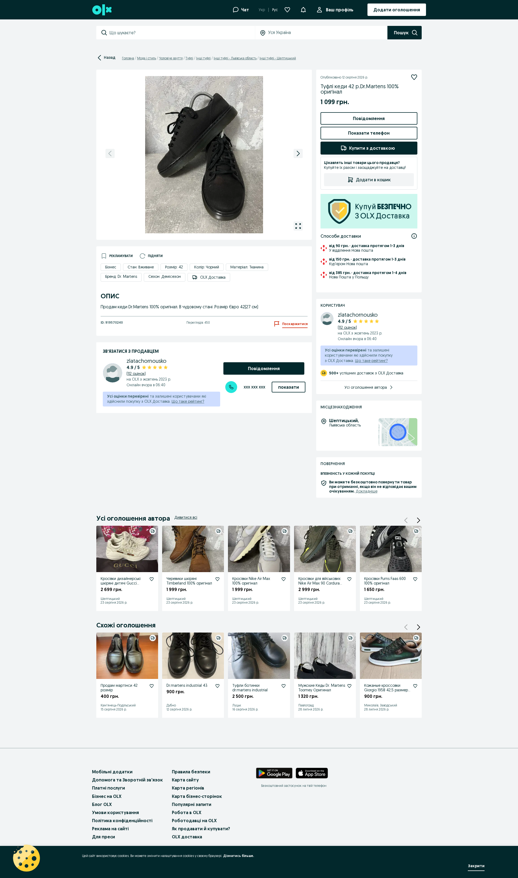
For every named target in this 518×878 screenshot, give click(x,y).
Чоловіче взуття (171, 58)
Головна (128, 58)
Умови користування (115, 812)
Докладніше (366, 491)
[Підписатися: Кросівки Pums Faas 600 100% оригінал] (415, 579)
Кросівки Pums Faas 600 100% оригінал (385, 581)
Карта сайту (185, 780)
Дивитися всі (185, 517)
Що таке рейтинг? (188, 401)
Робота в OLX (186, 812)
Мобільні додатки (112, 771)
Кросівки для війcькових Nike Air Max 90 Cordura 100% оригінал (319, 583)
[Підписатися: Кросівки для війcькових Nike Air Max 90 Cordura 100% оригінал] (349, 579)
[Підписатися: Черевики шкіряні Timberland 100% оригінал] (217, 579)
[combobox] (182, 32)
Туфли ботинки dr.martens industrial (250, 687)
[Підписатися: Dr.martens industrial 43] (217, 686)
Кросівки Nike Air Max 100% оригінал (251, 581)
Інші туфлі (203, 58)
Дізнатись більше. (238, 856)
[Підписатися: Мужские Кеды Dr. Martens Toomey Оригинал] (349, 686)
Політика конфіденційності (122, 820)
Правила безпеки (191, 771)
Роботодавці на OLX (194, 820)
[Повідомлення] (303, 9)
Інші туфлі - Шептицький (278, 58)
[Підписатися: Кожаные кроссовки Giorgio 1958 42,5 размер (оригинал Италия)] (415, 686)
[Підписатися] (414, 77)
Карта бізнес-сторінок (197, 796)
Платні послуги (108, 788)
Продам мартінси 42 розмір (119, 687)
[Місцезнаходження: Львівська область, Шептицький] (397, 432)
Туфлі (189, 58)
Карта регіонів (188, 788)
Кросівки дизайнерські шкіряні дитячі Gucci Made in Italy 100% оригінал (121, 585)
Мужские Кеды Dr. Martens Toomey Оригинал (321, 687)
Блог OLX (102, 804)
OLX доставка (187, 836)
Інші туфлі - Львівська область (235, 58)
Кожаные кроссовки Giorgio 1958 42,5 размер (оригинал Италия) (386, 690)
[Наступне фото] (298, 153)
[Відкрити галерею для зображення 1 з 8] (298, 226)
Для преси (103, 836)
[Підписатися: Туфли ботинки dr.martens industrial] (283, 686)
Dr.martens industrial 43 (186, 685)
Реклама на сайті (110, 828)
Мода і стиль (146, 58)
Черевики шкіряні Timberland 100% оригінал (189, 581)
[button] (418, 520)
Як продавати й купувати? (201, 828)
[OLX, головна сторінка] (101, 9)
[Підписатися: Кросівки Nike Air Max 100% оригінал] (283, 579)
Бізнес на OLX (106, 796)
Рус (275, 9)
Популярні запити (191, 804)
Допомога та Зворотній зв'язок (127, 780)
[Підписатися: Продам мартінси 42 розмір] (151, 686)
